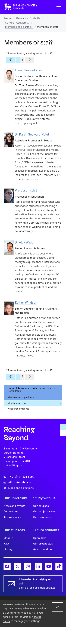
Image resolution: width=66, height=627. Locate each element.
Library (8, 549)
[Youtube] (48, 566)
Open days (39, 538)
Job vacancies (12, 517)
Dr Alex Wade (24, 242)
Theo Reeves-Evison (29, 70)
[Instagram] (27, 566)
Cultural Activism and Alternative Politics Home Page (31, 389)
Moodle (8, 538)
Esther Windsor (26, 302)
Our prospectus (43, 543)
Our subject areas (44, 511)
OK (57, 607)
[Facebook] (7, 566)
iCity (6, 543)
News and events (14, 506)
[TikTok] (58, 566)
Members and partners (21, 397)
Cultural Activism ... (17, 22)
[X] (17, 566)
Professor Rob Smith (29, 190)
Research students (18, 408)
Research (22, 18)
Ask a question (42, 549)
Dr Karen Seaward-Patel (32, 134)
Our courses (41, 506)
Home (7, 18)
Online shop (11, 511)
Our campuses (42, 517)
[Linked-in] (38, 566)
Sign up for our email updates (37, 583)
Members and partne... (19, 27)
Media (36, 18)
